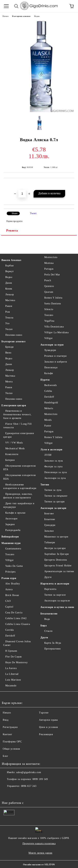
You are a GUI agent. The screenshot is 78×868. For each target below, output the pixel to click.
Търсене (44, 712)
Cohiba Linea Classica (17, 624)
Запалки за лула (53, 460)
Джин (8, 283)
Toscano (9, 554)
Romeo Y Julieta (53, 297)
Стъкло (48, 631)
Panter (47, 425)
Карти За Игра (52, 643)
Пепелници (51, 367)
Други (48, 577)
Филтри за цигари (55, 548)
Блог (5, 756)
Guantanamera (13, 548)
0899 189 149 (40, 779)
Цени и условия (48, 727)
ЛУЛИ (48, 455)
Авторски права (48, 720)
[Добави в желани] (71, 184)
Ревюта (12, 230)
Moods (48, 420)
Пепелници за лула (55, 472)
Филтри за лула (53, 466)
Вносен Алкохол (11, 260)
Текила (9, 317)
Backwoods (50, 385)
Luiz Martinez (13, 679)
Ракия (8, 306)
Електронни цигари (13, 405)
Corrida (9, 630)
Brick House (12, 595)
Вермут (9, 271)
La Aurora (11, 668)
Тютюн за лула (52, 490)
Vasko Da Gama (14, 566)
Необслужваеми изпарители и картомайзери (19, 486)
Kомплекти (12, 454)
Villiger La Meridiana (56, 332)
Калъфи (48, 373)
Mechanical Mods (15, 448)
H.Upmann (11, 651)
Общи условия (11, 748)
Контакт (7, 734)
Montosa (49, 263)
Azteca (9, 589)
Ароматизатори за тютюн (59, 571)
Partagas (49, 268)
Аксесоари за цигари (53, 508)
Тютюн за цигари (54, 501)
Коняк (8, 288)
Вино (8, 352)
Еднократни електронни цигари (18, 435)
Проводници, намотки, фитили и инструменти (18, 496)
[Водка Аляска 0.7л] (39, 111)
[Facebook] (6, 793)
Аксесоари (11, 518)
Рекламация (46, 734)
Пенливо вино (13, 335)
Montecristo (51, 257)
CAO (8, 601)
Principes (10, 571)
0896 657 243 (28, 786)
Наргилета (50, 589)
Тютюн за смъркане (55, 495)
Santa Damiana (52, 303)
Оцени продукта (14, 221)
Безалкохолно (49, 613)
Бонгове (49, 513)
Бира (43, 625)
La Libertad (12, 674)
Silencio (48, 309)
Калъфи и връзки (15, 512)
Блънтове (49, 519)
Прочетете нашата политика (39, 843)
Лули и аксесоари (51, 449)
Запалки (49, 531)
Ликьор (9, 294)
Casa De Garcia (13, 612)
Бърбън (9, 265)
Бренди (9, 347)
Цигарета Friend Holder (58, 565)
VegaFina (49, 321)
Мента (9, 381)
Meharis (48, 408)
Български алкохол (21, 16)
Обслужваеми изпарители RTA (19, 467)
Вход (5, 720)
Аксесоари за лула (55, 478)
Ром (7, 311)
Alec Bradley (12, 583)
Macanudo (11, 685)
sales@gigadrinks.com (28, 772)
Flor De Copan (13, 656)
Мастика (10, 300)
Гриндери (50, 525)
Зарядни (10, 524)
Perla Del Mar (52, 274)
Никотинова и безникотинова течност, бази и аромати (17, 414)
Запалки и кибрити (55, 361)
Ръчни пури (8, 578)
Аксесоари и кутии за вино (57, 607)
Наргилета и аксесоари (54, 583)
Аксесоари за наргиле (57, 600)
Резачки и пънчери (55, 356)
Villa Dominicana (54, 326)
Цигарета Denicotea (55, 559)
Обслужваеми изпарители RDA (19, 477)
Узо (7, 323)
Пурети (45, 379)
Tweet (33, 213)
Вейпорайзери (10, 536)
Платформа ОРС (12, 741)
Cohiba (48, 391)
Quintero (49, 286)
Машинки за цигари (56, 536)
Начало (6, 16)
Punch (47, 280)
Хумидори (50, 350)
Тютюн (44, 484)
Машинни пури (11, 543)
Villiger (9, 560)
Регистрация (10, 727)
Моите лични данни (40, 853)
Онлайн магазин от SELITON (39, 864)
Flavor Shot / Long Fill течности (17, 426)
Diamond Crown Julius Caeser (17, 643)
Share (15, 213)
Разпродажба (12, 530)
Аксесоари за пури (52, 344)
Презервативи (52, 648)
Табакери (49, 542)
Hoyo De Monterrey (16, 662)
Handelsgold (51, 402)
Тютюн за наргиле (55, 594)
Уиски (9, 329)
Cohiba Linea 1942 (15, 618)
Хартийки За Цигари (56, 554)
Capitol (9, 606)
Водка (37, 16)
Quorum (48, 292)
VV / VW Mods (14, 442)
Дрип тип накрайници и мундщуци (18, 505)
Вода (47, 619)
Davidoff (10, 635)
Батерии (10, 460)
